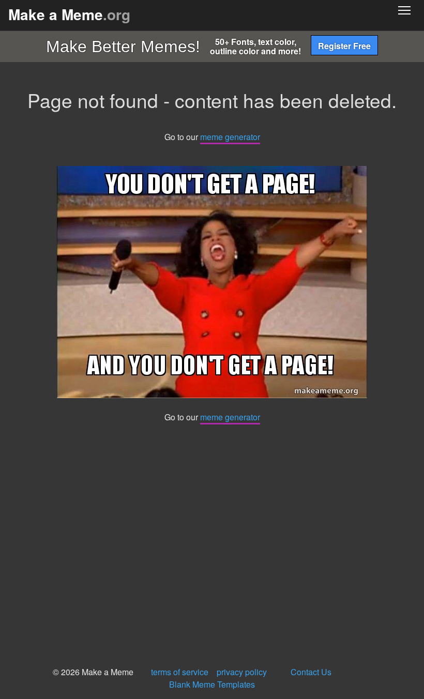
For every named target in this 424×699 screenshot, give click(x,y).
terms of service (179, 672)
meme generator (230, 137)
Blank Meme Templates (212, 684)
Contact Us (311, 672)
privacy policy (242, 672)
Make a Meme (69, 14)
